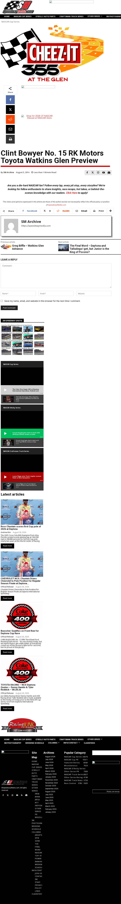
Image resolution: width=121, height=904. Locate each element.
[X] (10, 109)
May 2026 (49, 765)
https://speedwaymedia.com (36, 225)
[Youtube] (103, 172)
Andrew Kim (6, 532)
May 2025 (49, 800)
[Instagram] (98, 172)
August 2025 (50, 792)
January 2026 (50, 777)
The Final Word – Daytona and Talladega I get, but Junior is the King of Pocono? (89, 249)
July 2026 (49, 759)
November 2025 (51, 783)
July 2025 (49, 794)
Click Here (71, 192)
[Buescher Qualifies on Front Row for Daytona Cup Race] (22, 616)
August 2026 (50, 757)
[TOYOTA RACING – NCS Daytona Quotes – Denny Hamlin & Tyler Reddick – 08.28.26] (22, 670)
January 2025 (50, 812)
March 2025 (50, 806)
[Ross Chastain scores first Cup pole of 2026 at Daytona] (22, 512)
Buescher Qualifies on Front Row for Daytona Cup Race (20, 632)
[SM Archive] (11, 226)
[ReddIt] (10, 119)
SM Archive (8, 172)
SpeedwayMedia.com (57, 205)
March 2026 (50, 771)
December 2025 (51, 780)
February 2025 (51, 809)
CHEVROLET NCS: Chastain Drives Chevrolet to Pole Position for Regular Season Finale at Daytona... (20, 581)
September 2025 (51, 789)
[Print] (10, 139)
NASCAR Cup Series (10, 21)
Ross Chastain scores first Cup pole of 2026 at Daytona (21, 527)
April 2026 (49, 768)
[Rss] (21, 795)
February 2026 (51, 774)
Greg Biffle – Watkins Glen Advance (28, 247)
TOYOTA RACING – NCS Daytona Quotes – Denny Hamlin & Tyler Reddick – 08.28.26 (18, 687)
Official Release (7, 586)
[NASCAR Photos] (109, 172)
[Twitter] (92, 172)
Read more (7, 546)
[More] (110, 211)
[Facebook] (10, 99)
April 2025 (49, 803)
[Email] (10, 129)
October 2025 (50, 786)
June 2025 (49, 797)
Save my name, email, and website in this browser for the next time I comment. (42, 301)
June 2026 (49, 762)
